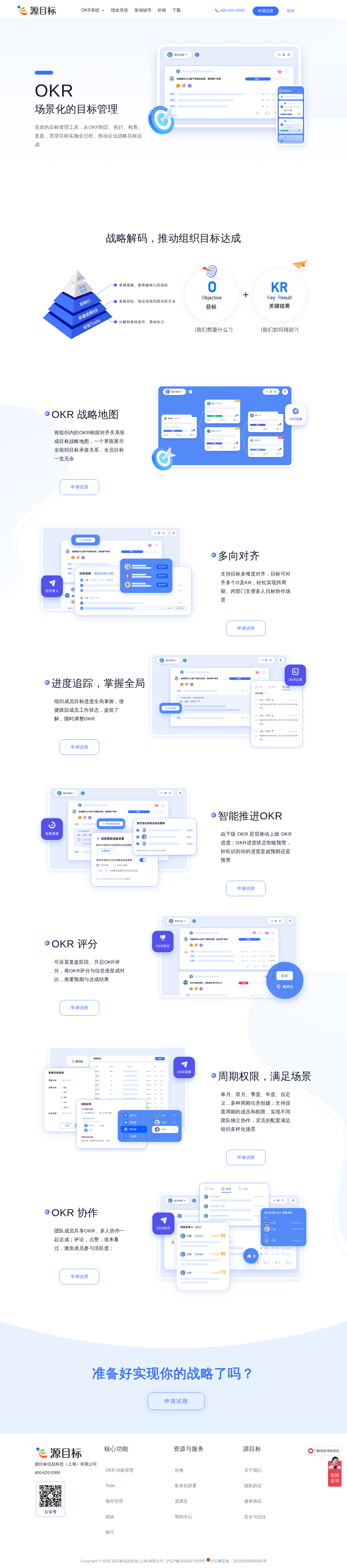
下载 (176, 10)
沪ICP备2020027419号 (185, 1561)
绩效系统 (119, 10)
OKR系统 (90, 10)
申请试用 (265, 11)
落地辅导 (143, 10)
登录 (290, 11)
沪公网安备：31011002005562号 (238, 1561)
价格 (162, 10)
